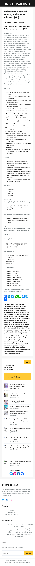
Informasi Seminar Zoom (11, 306)
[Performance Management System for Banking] (6, 432)
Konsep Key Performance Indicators (15, 322)
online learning (19, 336)
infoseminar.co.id (10, 562)
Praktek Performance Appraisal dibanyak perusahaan (16, 345)
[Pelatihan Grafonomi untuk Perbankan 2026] (6, 395)
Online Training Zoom (16, 340)
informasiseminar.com (23, 562)
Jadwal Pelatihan (14, 308)
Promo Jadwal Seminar (22, 349)
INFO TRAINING (17, 4)
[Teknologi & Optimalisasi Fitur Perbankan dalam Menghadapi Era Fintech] (6, 422)
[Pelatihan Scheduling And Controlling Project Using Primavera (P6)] (6, 385)
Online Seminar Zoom (16, 338)
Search (28, 362)
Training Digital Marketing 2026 (19, 406)
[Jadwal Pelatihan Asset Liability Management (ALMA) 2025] (6, 453)
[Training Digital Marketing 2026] (6, 407)
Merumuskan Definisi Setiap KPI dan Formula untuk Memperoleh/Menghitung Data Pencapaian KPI (17, 330)
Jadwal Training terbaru (16, 316)
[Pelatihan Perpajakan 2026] (6, 402)
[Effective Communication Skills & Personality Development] (6, 413)
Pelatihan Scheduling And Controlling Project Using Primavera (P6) (17, 386)
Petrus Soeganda (18, 22)
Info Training (8, 304)
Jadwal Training (14, 314)
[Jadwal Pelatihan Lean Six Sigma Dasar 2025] (6, 441)
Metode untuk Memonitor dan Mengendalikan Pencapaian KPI (15, 334)
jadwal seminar (14, 312)
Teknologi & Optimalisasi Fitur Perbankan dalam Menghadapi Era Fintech (20, 421)
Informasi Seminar (18, 304)
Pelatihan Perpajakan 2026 (18, 401)
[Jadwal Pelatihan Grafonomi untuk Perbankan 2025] (6, 468)
